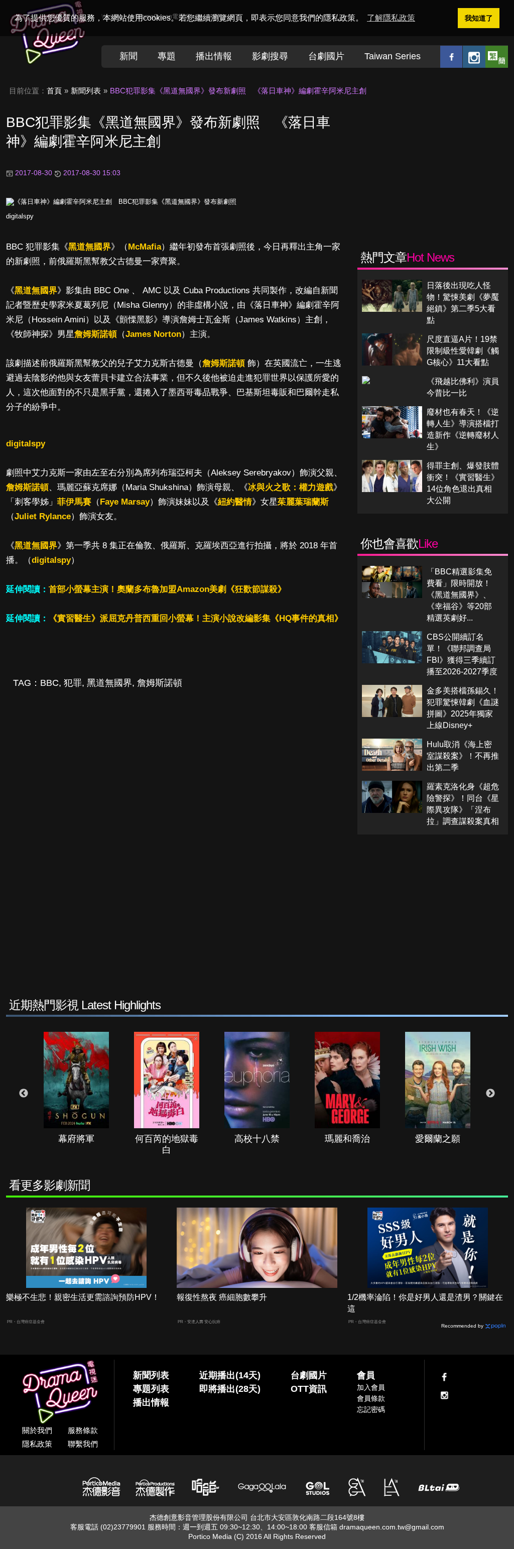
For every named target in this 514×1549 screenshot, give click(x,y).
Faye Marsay (125, 502)
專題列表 (151, 1389)
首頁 (54, 90)
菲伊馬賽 (74, 502)
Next (490, 1094)
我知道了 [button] (479, 18)
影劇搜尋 (270, 56)
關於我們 (37, 1430)
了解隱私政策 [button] (391, 18)
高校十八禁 (257, 1139)
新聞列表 (86, 90)
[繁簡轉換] (496, 56)
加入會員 (371, 1387)
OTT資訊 (309, 1389)
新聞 (128, 56)
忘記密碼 (371, 1409)
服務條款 (83, 1430)
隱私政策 (37, 1444)
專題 (167, 56)
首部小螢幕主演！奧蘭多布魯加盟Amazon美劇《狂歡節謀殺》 (167, 589)
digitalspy (20, 216)
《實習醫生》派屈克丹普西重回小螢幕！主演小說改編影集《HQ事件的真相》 (196, 618)
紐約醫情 (235, 502)
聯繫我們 (83, 1444)
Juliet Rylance (43, 516)
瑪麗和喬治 (347, 1139)
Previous (24, 1094)
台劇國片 (326, 56)
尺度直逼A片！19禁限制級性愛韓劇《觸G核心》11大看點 (463, 351)
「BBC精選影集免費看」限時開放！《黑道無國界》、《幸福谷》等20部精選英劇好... (459, 594)
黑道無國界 (89, 247)
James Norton (153, 334)
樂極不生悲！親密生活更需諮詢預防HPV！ (83, 1297)
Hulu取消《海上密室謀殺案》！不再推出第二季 (463, 756)
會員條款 (371, 1398)
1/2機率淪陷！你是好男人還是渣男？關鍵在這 (425, 1303)
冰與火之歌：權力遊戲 (290, 487)
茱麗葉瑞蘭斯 (303, 502)
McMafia (144, 247)
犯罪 (73, 683)
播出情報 (214, 56)
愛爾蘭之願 (437, 1139)
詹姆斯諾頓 (95, 334)
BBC (49, 683)
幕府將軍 (76, 1139)
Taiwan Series (392, 56)
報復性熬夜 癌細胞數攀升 (222, 1297)
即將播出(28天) (230, 1389)
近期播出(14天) (230, 1375)
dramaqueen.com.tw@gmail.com (391, 1527)
